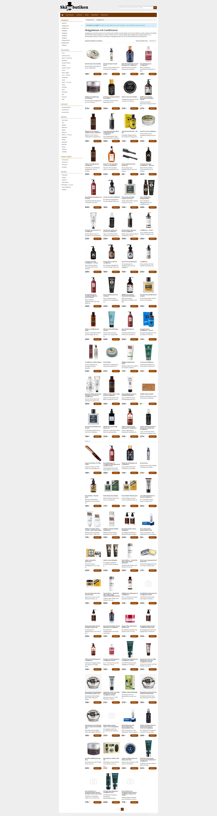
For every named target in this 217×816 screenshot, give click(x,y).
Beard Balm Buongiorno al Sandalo (93, 197)
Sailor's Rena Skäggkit (110, 560)
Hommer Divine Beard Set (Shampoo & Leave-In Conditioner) (93, 395)
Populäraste (152, 40)
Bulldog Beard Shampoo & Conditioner (130, 594)
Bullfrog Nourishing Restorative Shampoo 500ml (147, 98)
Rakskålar (64, 142)
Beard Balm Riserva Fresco (128, 329)
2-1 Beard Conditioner (147, 362)
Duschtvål (64, 164)
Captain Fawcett (66, 67)
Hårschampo (65, 182)
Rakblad (64, 125)
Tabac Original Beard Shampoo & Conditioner (129, 427)
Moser (66, 82)
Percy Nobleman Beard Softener (110, 295)
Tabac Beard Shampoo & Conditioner (92, 659)
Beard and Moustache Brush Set (128, 164)
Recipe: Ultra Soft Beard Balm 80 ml (129, 626)
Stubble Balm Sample (146, 394)
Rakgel (63, 130)
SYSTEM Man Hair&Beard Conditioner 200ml (130, 659)
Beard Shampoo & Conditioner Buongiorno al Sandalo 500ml (111, 464)
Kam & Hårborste (66, 187)
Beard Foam (144, 463)
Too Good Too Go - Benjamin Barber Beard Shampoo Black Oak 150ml (93, 792)
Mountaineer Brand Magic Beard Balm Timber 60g (93, 692)
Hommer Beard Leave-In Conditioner (93, 230)
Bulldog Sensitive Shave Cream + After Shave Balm (93, 529)
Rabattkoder (94, 15)
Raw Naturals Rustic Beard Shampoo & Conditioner (130, 64)
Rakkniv (67, 134)
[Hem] (62, 15)
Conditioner (143, 261)
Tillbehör (64, 149)
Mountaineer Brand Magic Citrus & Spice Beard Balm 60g (93, 727)
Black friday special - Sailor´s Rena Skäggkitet (111, 726)
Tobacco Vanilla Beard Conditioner (92, 164)
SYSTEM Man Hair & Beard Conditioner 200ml (148, 594)
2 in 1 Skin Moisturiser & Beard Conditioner (147, 496)
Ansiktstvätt (65, 159)
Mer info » (97, 74)
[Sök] (155, 7)
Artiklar (87, 15)
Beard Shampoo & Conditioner (145, 64)
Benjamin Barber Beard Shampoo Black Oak (92, 626)
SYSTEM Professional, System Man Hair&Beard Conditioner (148, 760)
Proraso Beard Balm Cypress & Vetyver (128, 197)
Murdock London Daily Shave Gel (110, 427)
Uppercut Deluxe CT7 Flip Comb (93, 463)
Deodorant (64, 162)
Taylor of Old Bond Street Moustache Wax (129, 759)
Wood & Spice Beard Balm (93, 64)
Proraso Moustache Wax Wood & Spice (92, 594)
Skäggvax (64, 45)
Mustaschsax (65, 109)
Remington (65, 92)
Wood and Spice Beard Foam (110, 64)
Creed (63, 70)
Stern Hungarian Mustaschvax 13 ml (146, 529)
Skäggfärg (64, 30)
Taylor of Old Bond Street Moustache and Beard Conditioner (148, 428)
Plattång (64, 189)
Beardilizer (64, 60)
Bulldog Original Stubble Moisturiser (110, 529)
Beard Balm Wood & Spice (130, 496)
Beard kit (64, 23)
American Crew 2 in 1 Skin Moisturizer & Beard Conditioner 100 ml (148, 660)
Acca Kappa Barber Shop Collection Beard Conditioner (111, 133)
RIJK (63, 94)
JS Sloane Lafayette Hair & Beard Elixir (111, 97)
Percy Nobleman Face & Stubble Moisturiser (129, 394)
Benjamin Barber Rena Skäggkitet (129, 529)
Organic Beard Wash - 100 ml (130, 132)
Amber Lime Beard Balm (129, 97)
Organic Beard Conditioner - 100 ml (146, 329)
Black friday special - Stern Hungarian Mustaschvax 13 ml (128, 727)
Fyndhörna (79, 15)
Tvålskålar (64, 151)
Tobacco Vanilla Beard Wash (92, 329)
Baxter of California (67, 58)
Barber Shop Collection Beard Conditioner (129, 230)
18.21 (63, 53)
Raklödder (64, 137)
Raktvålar (64, 144)
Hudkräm (64, 167)
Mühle (63, 84)
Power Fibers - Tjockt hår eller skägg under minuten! (129, 561)
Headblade (65, 77)
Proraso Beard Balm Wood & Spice (148, 295)
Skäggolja (64, 35)
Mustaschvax (65, 112)
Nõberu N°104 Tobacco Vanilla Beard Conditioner (93, 132)
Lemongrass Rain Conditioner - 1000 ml (147, 164)
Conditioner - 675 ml (146, 230)
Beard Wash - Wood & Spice (91, 496)
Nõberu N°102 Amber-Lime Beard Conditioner (111, 394)
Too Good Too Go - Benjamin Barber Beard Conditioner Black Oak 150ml (129, 793)
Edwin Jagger (65, 72)
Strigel (63, 147)
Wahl (63, 99)
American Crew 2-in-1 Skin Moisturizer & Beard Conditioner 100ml (111, 693)
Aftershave (65, 120)
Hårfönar (64, 180)
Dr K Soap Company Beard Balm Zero (148, 560)
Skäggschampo (66, 40)
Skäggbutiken (74, 6)
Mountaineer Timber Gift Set (111, 759)
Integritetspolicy (153, 814)
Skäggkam (64, 33)
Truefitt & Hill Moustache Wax (93, 759)
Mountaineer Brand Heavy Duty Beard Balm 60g (148, 692)
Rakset (63, 139)
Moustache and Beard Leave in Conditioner (110, 230)
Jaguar (63, 80)
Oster (63, 89)
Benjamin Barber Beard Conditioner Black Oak (147, 626)
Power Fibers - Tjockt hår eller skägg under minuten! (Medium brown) (111, 595)
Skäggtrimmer (65, 42)
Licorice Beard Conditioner (111, 197)
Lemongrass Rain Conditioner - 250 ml (91, 262)
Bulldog (64, 65)
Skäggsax (64, 38)
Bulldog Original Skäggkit (129, 692)
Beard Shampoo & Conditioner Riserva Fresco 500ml (91, 296)
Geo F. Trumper (66, 75)
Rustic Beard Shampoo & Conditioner (129, 463)
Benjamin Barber (66, 63)
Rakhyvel (64, 132)
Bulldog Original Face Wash (128, 362)
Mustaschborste (66, 107)
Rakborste (64, 127)
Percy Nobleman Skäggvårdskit (145, 197)
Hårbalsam (64, 175)
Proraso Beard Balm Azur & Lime (93, 427)
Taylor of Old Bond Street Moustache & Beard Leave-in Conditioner (148, 727)
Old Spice (64, 87)
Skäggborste (65, 28)
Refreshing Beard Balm (110, 496)
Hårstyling (67, 184)
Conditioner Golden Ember (93, 362)
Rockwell (64, 97)
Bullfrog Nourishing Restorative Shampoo (128, 295)
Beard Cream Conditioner (148, 131)
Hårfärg (64, 177)
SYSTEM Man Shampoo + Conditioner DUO (111, 791)
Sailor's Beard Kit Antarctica (90, 560)
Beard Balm (107, 362)
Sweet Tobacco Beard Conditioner (110, 262)
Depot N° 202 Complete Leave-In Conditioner (110, 164)
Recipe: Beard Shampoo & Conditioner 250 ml (111, 659)
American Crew (66, 55)
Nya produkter (70, 15)
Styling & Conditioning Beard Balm (92, 97)
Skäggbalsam (65, 25)
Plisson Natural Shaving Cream (110, 329)
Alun (63, 122)
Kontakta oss (104, 15)
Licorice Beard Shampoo (129, 261)
